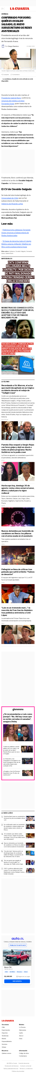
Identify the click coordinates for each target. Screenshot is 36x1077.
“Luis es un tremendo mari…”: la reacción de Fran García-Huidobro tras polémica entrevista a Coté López (17, 612)
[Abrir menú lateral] (3, 8)
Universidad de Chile (9, 198)
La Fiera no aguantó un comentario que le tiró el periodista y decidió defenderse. (17, 456)
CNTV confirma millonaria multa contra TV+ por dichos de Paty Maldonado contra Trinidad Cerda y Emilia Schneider (14, 871)
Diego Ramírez (13, 46)
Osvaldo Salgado (20, 251)
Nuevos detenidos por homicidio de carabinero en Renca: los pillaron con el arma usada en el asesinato (17, 533)
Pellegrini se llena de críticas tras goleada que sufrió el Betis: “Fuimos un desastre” (18, 572)
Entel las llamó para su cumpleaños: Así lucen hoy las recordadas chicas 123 (14, 818)
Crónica (4, 14)
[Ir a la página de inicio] (19, 8)
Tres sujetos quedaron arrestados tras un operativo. (15, 540)
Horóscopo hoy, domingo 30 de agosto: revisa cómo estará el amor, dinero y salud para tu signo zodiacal (17, 489)
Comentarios (16, 74)
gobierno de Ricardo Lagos (12, 203)
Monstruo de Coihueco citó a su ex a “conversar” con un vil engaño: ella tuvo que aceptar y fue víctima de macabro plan (17, 313)
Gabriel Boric (9, 253)
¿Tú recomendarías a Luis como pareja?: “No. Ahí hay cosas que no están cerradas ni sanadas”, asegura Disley (17, 718)
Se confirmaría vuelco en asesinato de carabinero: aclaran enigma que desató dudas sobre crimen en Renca (14, 827)
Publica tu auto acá (18, 945)
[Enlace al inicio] (18, 710)
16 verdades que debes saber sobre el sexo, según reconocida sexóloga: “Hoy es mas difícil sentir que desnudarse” (14, 836)
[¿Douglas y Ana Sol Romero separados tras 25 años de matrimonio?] (27, 773)
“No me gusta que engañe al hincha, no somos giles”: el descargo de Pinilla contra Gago (13, 862)
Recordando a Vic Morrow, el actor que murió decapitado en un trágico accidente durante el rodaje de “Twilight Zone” (17, 389)
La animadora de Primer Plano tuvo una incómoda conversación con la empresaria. (16, 619)
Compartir (6, 74)
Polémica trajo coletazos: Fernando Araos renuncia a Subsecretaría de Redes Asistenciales (15, 233)
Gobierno (12, 251)
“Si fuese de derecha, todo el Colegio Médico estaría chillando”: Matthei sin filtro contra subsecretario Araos (16, 244)
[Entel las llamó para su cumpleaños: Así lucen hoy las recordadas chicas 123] (30, 818)
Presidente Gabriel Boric (11, 98)
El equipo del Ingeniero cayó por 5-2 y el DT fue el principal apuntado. (16, 578)
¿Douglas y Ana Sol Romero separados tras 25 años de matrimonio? (11, 773)
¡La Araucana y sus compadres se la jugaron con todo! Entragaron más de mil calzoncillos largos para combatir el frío (11, 762)
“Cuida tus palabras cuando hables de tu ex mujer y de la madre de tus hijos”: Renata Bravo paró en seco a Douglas (11, 750)
